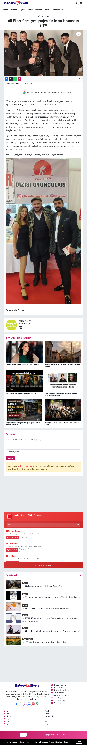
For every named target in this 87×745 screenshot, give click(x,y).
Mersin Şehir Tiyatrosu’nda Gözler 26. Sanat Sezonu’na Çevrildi (62, 423)
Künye (47, 724)
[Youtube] (33, 704)
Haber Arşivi (58, 703)
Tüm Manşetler (59, 698)
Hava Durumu (58, 688)
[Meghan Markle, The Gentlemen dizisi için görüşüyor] (24, 352)
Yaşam (46, 9)
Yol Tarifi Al (25, 537)
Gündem (5, 9)
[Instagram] (25, 704)
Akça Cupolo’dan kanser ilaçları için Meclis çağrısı (42, 586)
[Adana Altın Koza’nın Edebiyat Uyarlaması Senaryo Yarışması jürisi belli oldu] (63, 381)
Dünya (30, 9)
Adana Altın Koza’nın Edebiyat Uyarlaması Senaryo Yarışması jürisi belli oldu (61, 394)
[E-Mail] (21, 328)
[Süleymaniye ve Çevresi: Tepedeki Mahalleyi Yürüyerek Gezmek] (63, 352)
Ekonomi (38, 9)
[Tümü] (80, 575)
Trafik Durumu (59, 693)
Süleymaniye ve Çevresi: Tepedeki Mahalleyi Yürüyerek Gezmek (62, 365)
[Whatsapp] (37, 704)
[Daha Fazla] (19, 79)
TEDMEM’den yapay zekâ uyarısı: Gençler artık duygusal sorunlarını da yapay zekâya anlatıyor (49, 619)
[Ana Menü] (81, 3)
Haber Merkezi (11, 83)
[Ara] (77, 3)
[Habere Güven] (16, 3)
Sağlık (8, 721)
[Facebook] (16, 704)
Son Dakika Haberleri (61, 700)
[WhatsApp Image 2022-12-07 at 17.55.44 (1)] (43, 230)
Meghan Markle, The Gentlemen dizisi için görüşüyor (22, 364)
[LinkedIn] (29, 704)
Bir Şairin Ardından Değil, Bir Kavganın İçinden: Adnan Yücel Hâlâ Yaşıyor (23, 423)
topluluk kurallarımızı (25, 466)
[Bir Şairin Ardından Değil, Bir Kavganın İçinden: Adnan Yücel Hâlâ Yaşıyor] (24, 410)
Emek (25, 605)
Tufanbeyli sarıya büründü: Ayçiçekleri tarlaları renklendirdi (46, 642)
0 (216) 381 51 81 (13, 550)
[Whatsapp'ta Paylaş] (15, 79)
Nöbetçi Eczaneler (60, 685)
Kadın (46, 721)
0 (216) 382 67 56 (13, 537)
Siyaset (22, 9)
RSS (24, 735)
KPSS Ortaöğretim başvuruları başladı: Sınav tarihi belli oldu (46, 608)
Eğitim (25, 615)
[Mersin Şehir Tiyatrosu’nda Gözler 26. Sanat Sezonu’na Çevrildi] (63, 410)
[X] (20, 704)
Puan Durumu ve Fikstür (62, 695)
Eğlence (9, 724)
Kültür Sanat (43, 16)
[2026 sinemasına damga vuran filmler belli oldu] (24, 381)
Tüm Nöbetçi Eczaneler (44, 565)
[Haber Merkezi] (11, 325)
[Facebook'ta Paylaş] (6, 79)
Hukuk (25, 594)
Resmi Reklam (57, 9)
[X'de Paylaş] (11, 79)
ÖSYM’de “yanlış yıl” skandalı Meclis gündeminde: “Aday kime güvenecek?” (51, 631)
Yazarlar (14, 9)
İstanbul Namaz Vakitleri (62, 690)
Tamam (79, 742)
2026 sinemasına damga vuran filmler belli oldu (21, 393)
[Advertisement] (43, 494)
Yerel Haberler (27, 639)
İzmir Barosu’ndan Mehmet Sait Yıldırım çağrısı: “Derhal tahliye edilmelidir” (51, 597)
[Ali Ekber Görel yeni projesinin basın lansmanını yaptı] (43, 53)
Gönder (10, 458)
